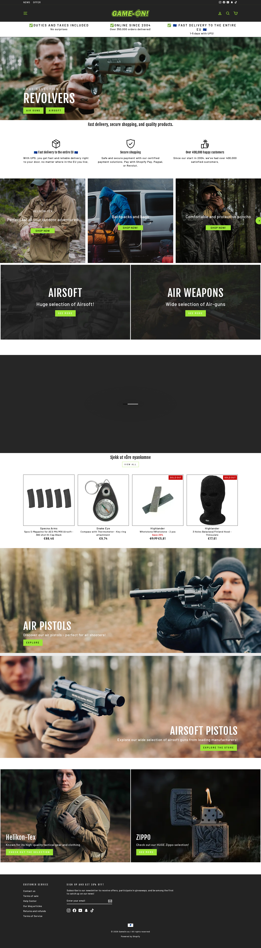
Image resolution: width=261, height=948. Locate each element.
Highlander (157, 528)
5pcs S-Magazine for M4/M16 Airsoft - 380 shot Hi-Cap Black (48, 533)
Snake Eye (103, 528)
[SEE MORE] (65, 302)
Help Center (30, 901)
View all (130, 464)
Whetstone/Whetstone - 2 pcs (158, 531)
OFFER (37, 2)
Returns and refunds (34, 911)
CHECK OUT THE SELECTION (130, 416)
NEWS (26, 2)
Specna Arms (49, 528)
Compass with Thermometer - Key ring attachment (103, 533)
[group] (42, 220)
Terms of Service (32, 916)
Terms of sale (31, 896)
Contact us (29, 891)
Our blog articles (32, 906)
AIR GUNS (33, 110)
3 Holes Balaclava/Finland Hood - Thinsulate (212, 533)
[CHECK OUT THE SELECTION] (65, 815)
